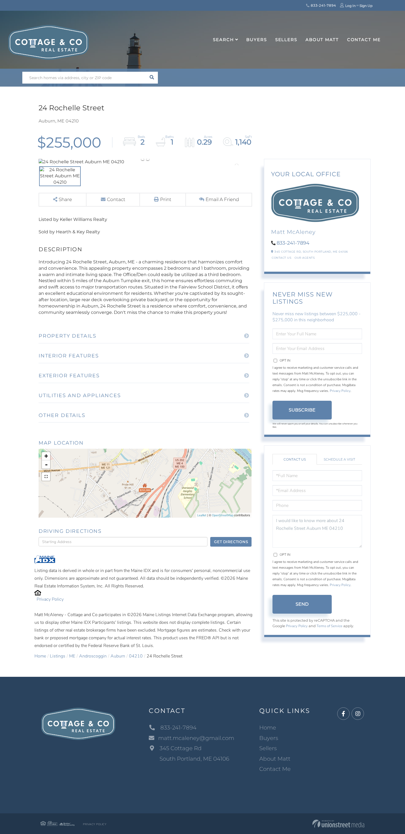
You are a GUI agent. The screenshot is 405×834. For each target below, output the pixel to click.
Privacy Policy (50, 599)
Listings (57, 656)
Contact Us (281, 258)
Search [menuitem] (223, 39)
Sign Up (366, 6)
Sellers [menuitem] (286, 39)
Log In (350, 6)
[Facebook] (343, 714)
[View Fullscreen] (46, 476)
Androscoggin (93, 656)
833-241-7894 (323, 5)
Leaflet (201, 515)
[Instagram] (358, 714)
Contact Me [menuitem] (364, 39)
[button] (152, 78)
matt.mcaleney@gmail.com (196, 738)
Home (40, 656)
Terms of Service (329, 626)
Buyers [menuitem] (256, 39)
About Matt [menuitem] (322, 39)
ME (72, 656)
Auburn (117, 656)
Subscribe (302, 410)
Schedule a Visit (339, 459)
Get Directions (231, 541)
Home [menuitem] (267, 727)
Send (302, 604)
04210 (136, 656)
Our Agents (305, 258)
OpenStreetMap (222, 515)
